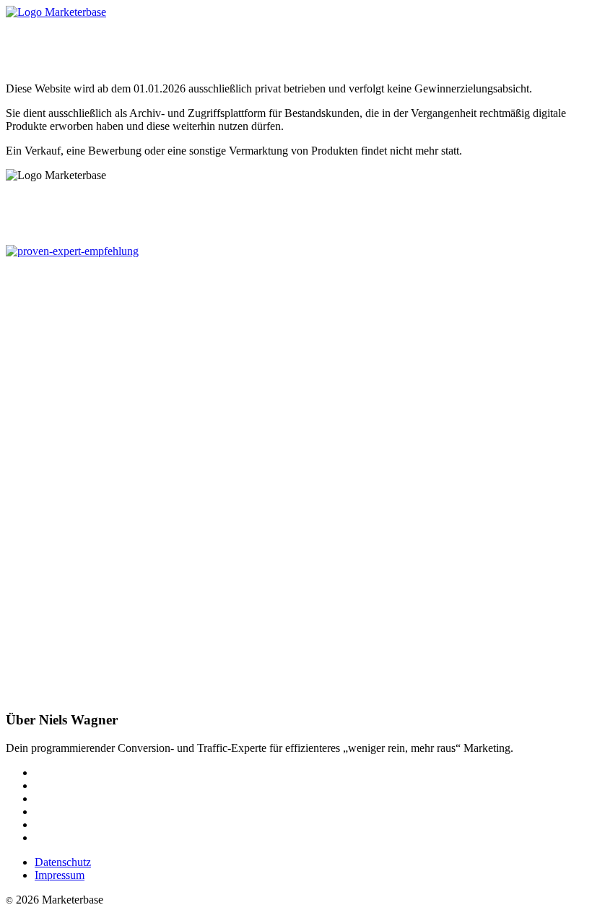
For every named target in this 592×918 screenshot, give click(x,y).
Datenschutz (63, 862)
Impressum (59, 875)
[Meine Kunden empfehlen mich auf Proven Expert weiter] (72, 251)
